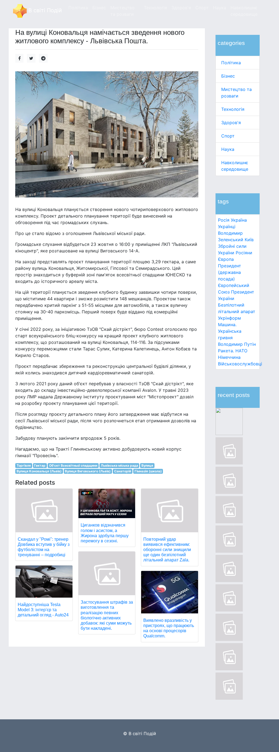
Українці (226, 226)
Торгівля (24, 465)
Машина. (227, 324)
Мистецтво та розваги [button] (122, 11)
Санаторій (122, 471)
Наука (227, 149)
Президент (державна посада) (229, 272)
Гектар (40, 465)
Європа (226, 259)
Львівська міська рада (119, 465)
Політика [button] (78, 7)
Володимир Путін (237, 344)
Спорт (228, 136)
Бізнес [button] (99, 7)
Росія (223, 220)
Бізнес (228, 76)
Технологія (232, 109)
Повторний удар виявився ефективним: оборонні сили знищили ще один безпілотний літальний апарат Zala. (167, 550)
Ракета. (226, 350)
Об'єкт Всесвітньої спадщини (73, 465)
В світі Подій (44, 10)
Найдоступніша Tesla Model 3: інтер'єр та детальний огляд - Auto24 (43, 609)
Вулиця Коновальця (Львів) (39, 471)
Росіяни (244, 252)
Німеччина (229, 357)
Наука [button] (219, 7)
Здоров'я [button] (181, 7)
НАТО (241, 350)
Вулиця (147, 465)
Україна (239, 220)
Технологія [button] (155, 7)
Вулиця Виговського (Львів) (88, 471)
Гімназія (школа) (148, 471)
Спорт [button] (202, 7)
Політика (231, 62)
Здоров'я (231, 122)
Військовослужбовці (240, 363)
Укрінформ (229, 318)
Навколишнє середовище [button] (244, 11)
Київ (249, 239)
